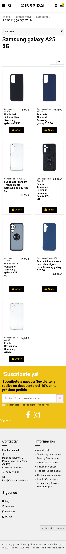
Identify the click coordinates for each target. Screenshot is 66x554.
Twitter (8, 516)
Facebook (10, 511)
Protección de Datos (47, 462)
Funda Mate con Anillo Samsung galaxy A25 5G (11, 269)
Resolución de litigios (47, 479)
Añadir (18, 130)
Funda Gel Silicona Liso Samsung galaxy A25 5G (12, 119)
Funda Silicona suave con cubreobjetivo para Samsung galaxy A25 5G (49, 266)
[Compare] (14, 105)
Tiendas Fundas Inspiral (49, 471)
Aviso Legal (43, 450)
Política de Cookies (46, 466)
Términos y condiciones (49, 454)
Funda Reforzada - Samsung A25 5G (11, 348)
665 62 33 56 (12, 472)
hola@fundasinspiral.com (15, 480)
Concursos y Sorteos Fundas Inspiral (48, 485)
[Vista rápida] (19, 105)
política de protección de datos (36, 405)
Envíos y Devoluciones (48, 458)
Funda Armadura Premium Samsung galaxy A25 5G (43, 192)
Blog (7, 501)
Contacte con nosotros (49, 475)
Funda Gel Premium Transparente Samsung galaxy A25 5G (16, 186)
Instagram (10, 506)
